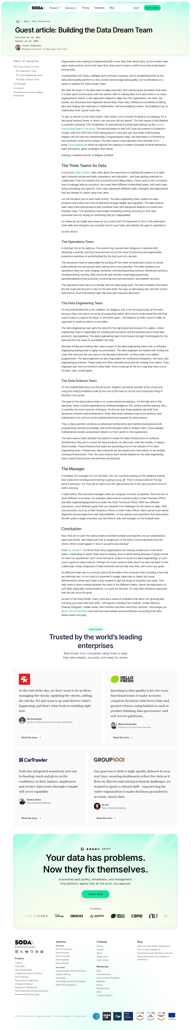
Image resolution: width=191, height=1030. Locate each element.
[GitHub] (31, 952)
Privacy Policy (80, 1016)
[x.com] (21, 952)
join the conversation (76, 611)
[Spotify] (41, 952)
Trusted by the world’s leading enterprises (27, 94)
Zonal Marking (76, 144)
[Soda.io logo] (38, 7)
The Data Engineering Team (29, 75)
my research (74, 550)
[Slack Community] (36, 952)
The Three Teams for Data (26, 66)
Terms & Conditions (62, 1016)
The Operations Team (26, 71)
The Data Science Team (27, 79)
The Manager (19, 83)
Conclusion (18, 88)
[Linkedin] (16, 952)
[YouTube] (26, 952)
